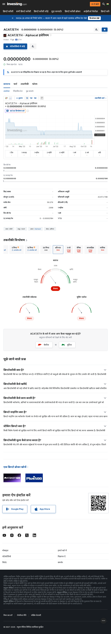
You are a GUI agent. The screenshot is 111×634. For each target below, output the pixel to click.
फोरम (34, 83)
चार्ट (15, 83)
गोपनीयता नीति (21, 615)
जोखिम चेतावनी (36, 615)
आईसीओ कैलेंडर (90, 11)
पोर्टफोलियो (6, 556)
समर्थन (60, 562)
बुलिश (69, 345)
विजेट (4, 562)
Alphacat (38, 229)
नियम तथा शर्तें (7, 615)
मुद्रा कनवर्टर (56, 11)
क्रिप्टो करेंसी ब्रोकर (73, 11)
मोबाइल (5, 550)
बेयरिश (46, 345)
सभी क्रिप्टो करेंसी (23, 11)
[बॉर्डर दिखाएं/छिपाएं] (42, 98)
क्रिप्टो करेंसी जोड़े (41, 11)
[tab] (16, 249)
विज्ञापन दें (61, 556)
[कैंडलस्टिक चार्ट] (6, 98)
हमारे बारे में (62, 550)
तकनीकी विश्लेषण (14, 240)
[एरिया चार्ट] (10, 98)
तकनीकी (25, 83)
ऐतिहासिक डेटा (18, 91)
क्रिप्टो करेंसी (8, 11)
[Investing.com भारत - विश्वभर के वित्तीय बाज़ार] (17, 4)
